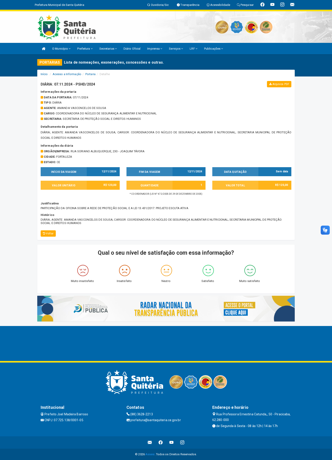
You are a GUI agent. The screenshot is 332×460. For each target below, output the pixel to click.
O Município (60, 48)
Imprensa (153, 48)
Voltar (49, 233)
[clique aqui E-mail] (150, 442)
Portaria (90, 74)
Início (44, 74)
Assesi (150, 454)
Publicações (212, 48)
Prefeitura (84, 48)
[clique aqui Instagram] (182, 442)
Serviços (175, 48)
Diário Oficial (132, 48)
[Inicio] (44, 48)
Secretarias (107, 48)
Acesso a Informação (67, 74)
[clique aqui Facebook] (161, 442)
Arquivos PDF (280, 84)
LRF (192, 48)
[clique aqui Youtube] (171, 442)
